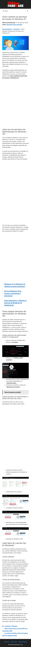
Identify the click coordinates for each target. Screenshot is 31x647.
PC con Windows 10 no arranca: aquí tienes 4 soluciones (12, 293)
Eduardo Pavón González (14, 24)
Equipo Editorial (22, 641)
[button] (27, 11)
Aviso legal (14, 641)
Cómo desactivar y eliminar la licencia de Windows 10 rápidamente (15, 303)
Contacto (6, 641)
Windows (14, 626)
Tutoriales (16, 29)
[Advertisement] (15, 96)
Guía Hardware (7, 29)
